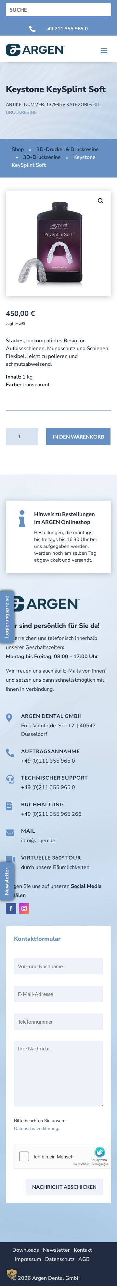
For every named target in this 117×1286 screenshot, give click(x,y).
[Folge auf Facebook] (11, 908)
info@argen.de (38, 840)
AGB (84, 1259)
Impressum (28, 1259)
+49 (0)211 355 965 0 (48, 761)
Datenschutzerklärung (36, 1128)
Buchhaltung (42, 804)
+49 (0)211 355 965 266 (51, 814)
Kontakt (83, 1250)
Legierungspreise (6, 617)
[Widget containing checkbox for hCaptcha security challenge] (63, 1156)
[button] (101, 201)
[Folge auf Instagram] (24, 908)
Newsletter (56, 1250)
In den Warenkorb (78, 436)
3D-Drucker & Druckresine (67, 149)
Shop (18, 149)
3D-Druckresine (42, 157)
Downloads (25, 1250)
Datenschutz (59, 1259)
